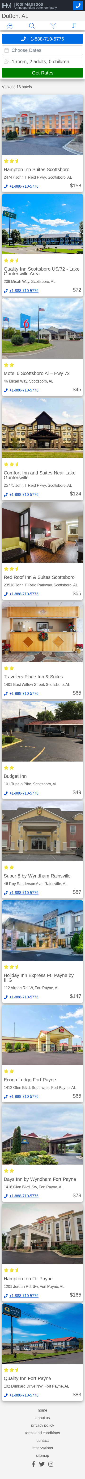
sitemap (42, 1456)
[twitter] (42, 1464)
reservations (42, 1448)
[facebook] (33, 1464)
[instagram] (50, 1464)
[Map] (11, 25)
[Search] (32, 25)
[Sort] (75, 25)
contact (43, 1440)
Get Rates (42, 72)
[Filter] (54, 25)
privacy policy (42, 1425)
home (42, 1410)
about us (42, 1418)
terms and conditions (42, 1433)
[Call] (78, 5)
